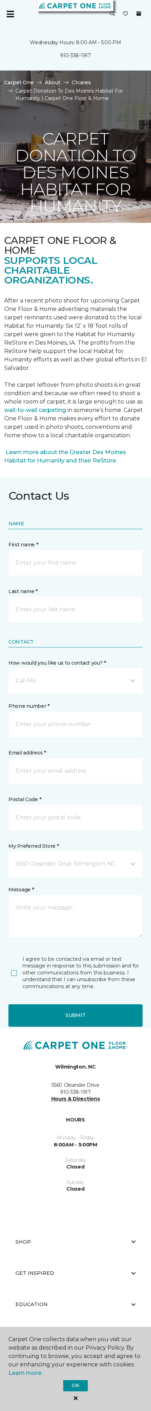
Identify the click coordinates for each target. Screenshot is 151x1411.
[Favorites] (125, 14)
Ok (75, 1385)
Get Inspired (34, 1273)
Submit (75, 1015)
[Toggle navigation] (10, 14)
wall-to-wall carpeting (35, 410)
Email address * (27, 752)
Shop (23, 1242)
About (52, 82)
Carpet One (19, 82)
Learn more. (25, 1373)
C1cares (81, 82)
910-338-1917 (75, 55)
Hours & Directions (75, 1099)
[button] (112, 14)
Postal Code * (24, 799)
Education (31, 1304)
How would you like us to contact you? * (57, 662)
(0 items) (138, 13)
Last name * (23, 591)
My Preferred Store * (33, 846)
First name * (23, 544)
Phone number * (29, 706)
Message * (21, 889)
